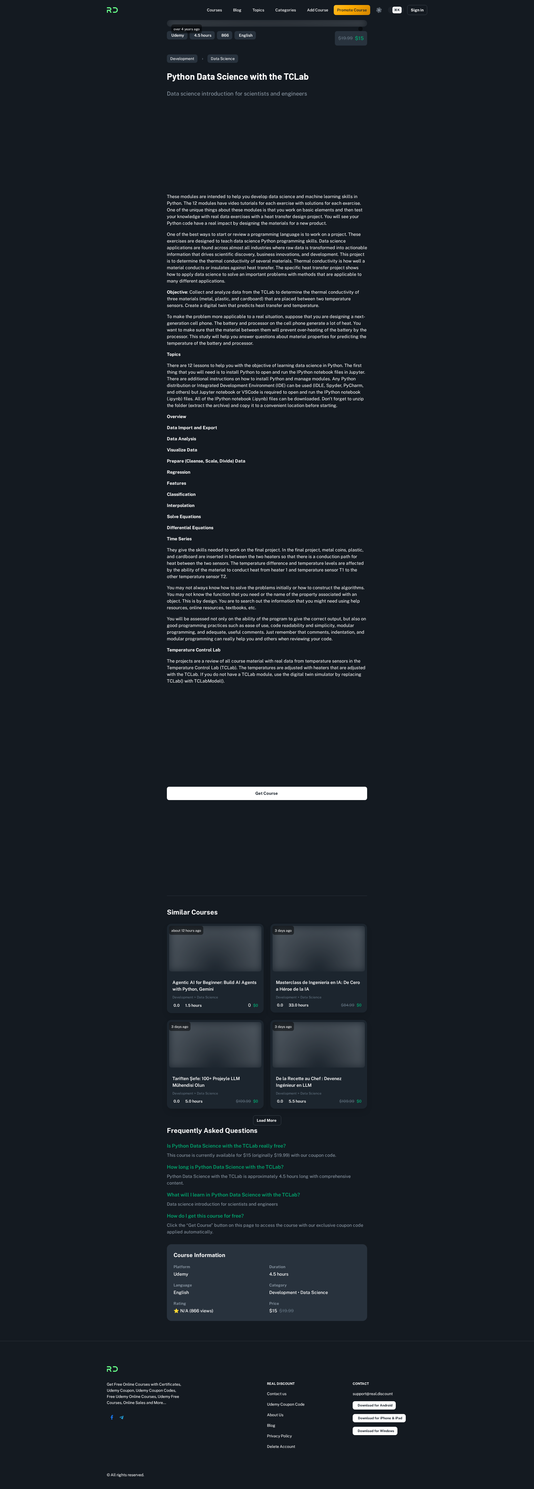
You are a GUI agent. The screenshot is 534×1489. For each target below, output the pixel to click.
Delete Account (281, 1446)
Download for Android (375, 1405)
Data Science (223, 58)
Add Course (317, 10)
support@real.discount (373, 1393)
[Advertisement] (267, 143)
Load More (266, 1120)
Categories (285, 10)
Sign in (417, 10)
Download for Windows (376, 1431)
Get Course (266, 793)
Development (182, 58)
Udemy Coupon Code (286, 1404)
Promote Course (352, 10)
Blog (237, 10)
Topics (258, 10)
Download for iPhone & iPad (380, 1418)
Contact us (276, 1393)
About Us (275, 1415)
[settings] (379, 10)
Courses (214, 10)
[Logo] (112, 10)
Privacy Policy (279, 1436)
